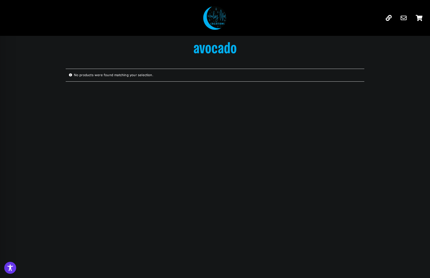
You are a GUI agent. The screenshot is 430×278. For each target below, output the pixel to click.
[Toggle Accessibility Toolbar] (10, 267)
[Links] (389, 18)
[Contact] (404, 18)
